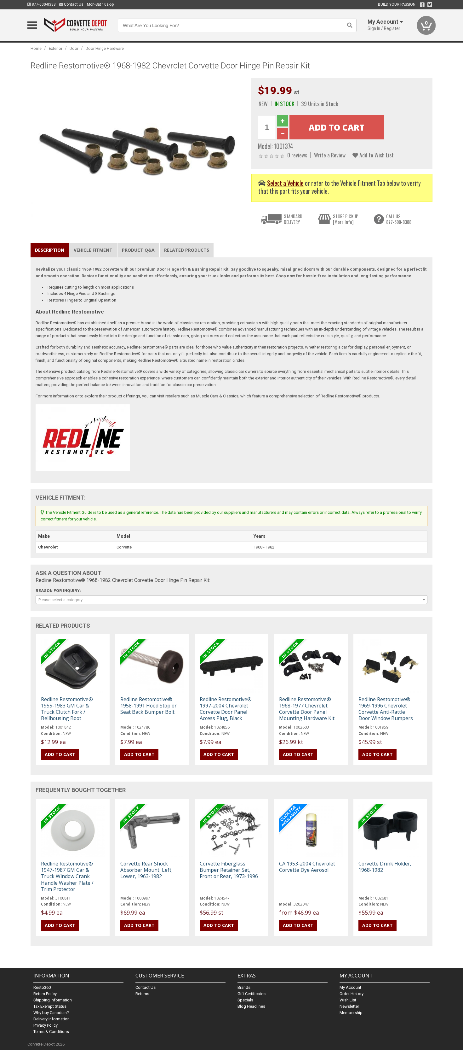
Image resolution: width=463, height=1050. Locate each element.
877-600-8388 (43, 4)
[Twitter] (429, 5)
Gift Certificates (251, 993)
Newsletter (349, 1006)
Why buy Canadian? (51, 1012)
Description (49, 250)
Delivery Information (51, 1019)
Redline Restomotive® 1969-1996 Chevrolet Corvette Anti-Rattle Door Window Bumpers (385, 709)
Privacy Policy (45, 1025)
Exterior (55, 48)
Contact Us (73, 4)
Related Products (186, 250)
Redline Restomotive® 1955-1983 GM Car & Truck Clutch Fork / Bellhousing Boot (67, 709)
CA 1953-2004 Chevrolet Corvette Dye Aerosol (307, 866)
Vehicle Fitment (93, 250)
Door (74, 48)
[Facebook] (422, 5)
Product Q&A (138, 250)
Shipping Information (52, 1000)
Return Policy (45, 993)
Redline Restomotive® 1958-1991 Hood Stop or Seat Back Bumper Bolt (148, 705)
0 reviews (297, 155)
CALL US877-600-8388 (398, 219)
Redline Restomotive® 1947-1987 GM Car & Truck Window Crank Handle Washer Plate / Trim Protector (67, 876)
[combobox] (231, 599)
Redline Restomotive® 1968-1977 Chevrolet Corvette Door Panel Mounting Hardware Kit (306, 709)
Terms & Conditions (51, 1031)
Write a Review (330, 155)
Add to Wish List (376, 155)
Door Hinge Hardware (105, 48)
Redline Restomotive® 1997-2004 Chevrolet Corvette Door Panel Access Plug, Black (226, 709)
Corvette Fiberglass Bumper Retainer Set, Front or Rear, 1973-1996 (229, 870)
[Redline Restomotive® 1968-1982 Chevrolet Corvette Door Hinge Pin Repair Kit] (138, 149)
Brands (243, 987)
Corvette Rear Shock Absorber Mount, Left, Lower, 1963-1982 (146, 870)
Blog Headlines (251, 1006)
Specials (245, 1000)
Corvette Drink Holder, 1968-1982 (384, 866)
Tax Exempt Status (49, 1006)
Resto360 (42, 987)
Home (36, 48)
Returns (142, 993)
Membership (351, 1012)
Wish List (348, 1000)
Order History (351, 993)
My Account (350, 987)
